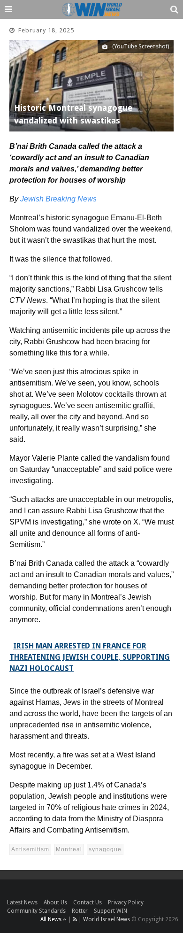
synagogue (105, 849)
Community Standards (36, 911)
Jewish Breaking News (58, 199)
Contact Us (87, 902)
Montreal (69, 849)
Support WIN (110, 911)
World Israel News (106, 919)
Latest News (22, 902)
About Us (55, 902)
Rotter (80, 911)
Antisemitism (30, 849)
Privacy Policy (126, 902)
